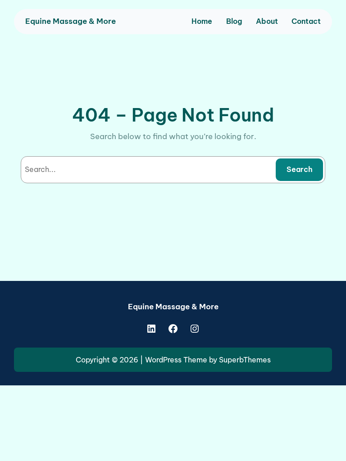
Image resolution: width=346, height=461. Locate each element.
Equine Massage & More (70, 21)
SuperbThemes (245, 359)
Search (300, 169)
